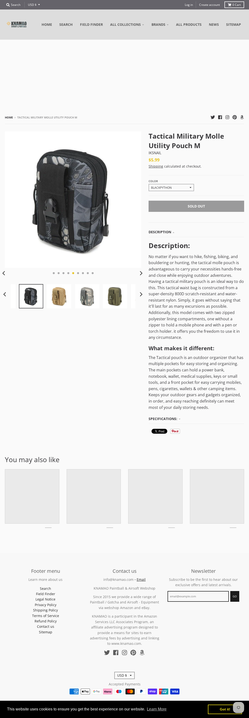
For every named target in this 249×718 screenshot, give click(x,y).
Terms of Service (45, 615)
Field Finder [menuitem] (91, 24)
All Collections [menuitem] (125, 24)
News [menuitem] (214, 24)
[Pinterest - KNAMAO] (234, 117)
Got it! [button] (225, 709)
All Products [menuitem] (189, 24)
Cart (236, 5)
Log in (189, 5)
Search (45, 588)
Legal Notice (45, 599)
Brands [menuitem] (158, 24)
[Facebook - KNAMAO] (220, 117)
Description (160, 232)
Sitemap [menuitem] (233, 24)
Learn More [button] (157, 709)
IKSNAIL (155, 152)
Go (235, 596)
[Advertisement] (124, 76)
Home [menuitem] (47, 24)
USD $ (32, 5)
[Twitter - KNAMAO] (213, 117)
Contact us (45, 626)
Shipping (156, 166)
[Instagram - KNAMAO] (227, 117)
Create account (209, 5)
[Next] (140, 273)
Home (9, 117)
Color (153, 181)
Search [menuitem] (66, 24)
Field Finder (45, 594)
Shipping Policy (45, 610)
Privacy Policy (45, 604)
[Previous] (5, 294)
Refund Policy (46, 621)
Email (141, 579)
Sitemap (45, 632)
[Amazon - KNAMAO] (242, 117)
